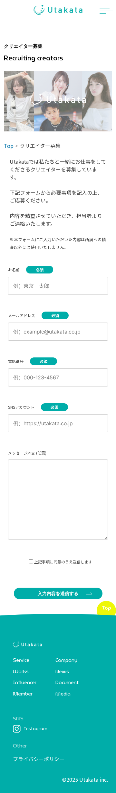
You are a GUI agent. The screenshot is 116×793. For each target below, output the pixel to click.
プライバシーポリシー (38, 759)
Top (9, 145)
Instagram (35, 728)
